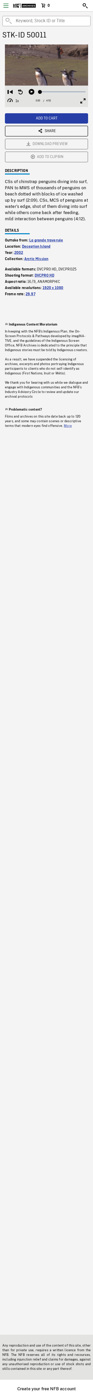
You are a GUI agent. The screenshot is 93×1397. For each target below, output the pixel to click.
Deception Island (36, 247)
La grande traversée (46, 240)
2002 (18, 253)
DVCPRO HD (44, 276)
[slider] (63, 91)
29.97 (30, 294)
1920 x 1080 (53, 288)
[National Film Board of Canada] (24, 6)
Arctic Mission (36, 259)
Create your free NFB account (46, 1388)
